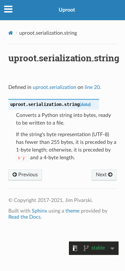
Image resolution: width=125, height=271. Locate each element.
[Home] (10, 33)
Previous (27, 174)
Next (102, 174)
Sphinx (39, 211)
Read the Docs (24, 217)
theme (72, 211)
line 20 (92, 87)
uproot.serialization (54, 87)
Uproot (67, 10)
